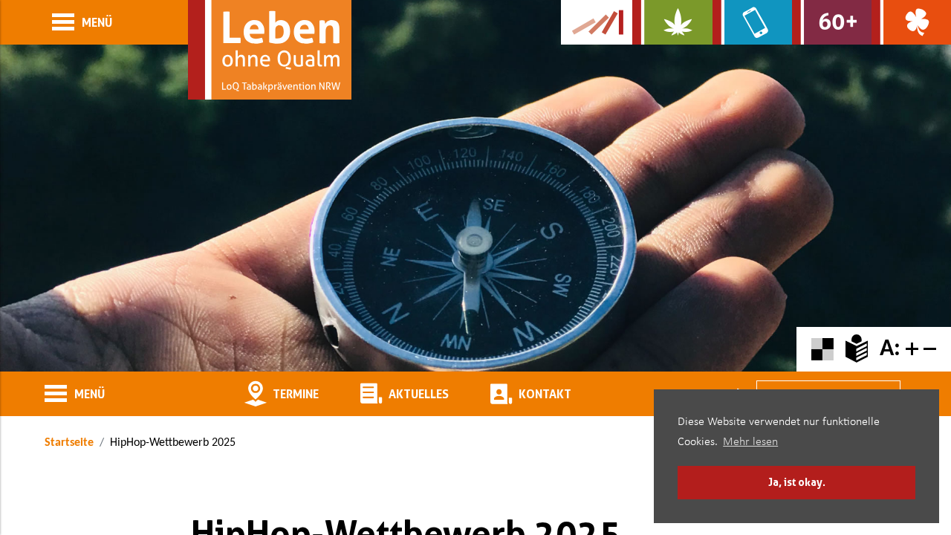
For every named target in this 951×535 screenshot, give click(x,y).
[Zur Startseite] (269, 50)
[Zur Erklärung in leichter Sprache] (857, 349)
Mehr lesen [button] (750, 442)
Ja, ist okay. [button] (796, 482)
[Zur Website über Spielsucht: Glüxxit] (911, 22)
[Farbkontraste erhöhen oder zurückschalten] (822, 349)
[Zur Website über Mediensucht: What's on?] (752, 22)
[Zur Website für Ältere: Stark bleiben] (832, 22)
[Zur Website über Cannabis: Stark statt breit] (672, 22)
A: (890, 349)
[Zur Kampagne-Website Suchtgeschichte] (596, 22)
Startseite (69, 443)
